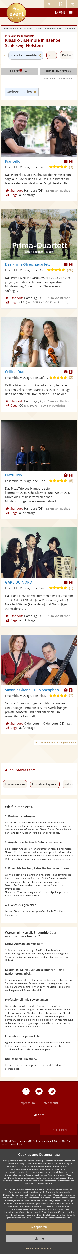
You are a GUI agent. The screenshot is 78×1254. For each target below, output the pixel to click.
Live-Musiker (25, 28)
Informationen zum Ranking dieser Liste (55, 742)
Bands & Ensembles (45, 28)
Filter (16, 71)
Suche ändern (56, 71)
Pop (52, 55)
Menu (61, 12)
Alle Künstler (9, 28)
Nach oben (58, 1130)
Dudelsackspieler (45, 784)
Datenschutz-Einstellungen (39, 1248)
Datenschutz (50, 1103)
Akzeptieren (39, 1227)
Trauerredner (15, 784)
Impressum (27, 1103)
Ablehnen (39, 1238)
